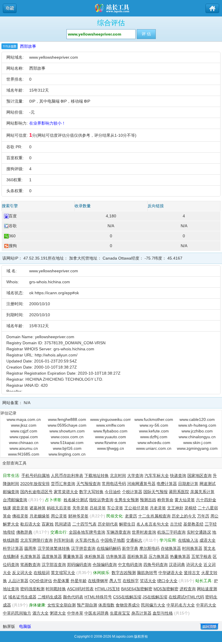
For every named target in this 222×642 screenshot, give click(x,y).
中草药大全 (206, 605)
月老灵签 (158, 508)
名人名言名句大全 (152, 524)
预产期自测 (87, 605)
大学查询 (135, 475)
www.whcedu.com (154, 442)
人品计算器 (18, 580)
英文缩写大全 (63, 572)
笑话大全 (148, 580)
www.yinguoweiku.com (110, 419)
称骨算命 (165, 499)
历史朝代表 (108, 524)
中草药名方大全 (180, 605)
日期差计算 (188, 483)
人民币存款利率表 (67, 475)
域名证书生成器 (22, 597)
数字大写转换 (91, 491)
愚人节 (115, 580)
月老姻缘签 (39, 516)
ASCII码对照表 (80, 589)
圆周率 (30, 548)
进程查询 (188, 589)
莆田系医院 (179, 491)
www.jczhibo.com (197, 431)
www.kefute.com (154, 431)
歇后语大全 (30, 524)
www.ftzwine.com (110, 442)
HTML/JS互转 (107, 589)
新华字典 (130, 548)
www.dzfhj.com (153, 436)
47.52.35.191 (35, 258)
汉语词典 (177, 564)
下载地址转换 (96, 475)
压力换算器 (159, 556)
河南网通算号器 (141, 483)
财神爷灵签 (78, 516)
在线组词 (42, 572)
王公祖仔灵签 (136, 508)
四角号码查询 (155, 564)
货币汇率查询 (63, 483)
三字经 (211, 524)
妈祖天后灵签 (59, 508)
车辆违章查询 (118, 532)
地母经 (9, 532)
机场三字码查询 (171, 532)
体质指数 (106, 605)
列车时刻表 (64, 540)
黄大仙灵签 (185, 499)
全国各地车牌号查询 (87, 532)
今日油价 (113, 491)
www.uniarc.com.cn (153, 448)
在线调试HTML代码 (186, 597)
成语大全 (207, 540)
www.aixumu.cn (24, 448)
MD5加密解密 (165, 589)
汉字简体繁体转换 (54, 548)
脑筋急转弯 (147, 572)
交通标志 (134, 540)
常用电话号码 (114, 483)
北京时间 (118, 475)
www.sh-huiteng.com (197, 425)
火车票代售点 (87, 540)
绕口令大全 (167, 580)
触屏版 (9, 626)
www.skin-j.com (197, 442)
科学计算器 (13, 548)
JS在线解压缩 (155, 597)
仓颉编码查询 (104, 564)
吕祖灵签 (98, 508)
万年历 (203, 516)
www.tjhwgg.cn (110, 448)
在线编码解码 (109, 548)
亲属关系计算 (202, 491)
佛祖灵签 (20, 516)
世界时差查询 (144, 532)
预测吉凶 (148, 499)
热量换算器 (180, 556)
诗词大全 (194, 564)
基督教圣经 (193, 524)
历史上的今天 (184, 516)
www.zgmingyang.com (197, 448)
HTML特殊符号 (98, 597)
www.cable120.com (197, 419)
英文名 (210, 548)
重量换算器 (73, 556)
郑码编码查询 (79, 564)
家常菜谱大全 (66, 491)
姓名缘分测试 (76, 499)
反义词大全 (22, 572)
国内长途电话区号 (36, 491)
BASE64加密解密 (136, 589)
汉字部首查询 (54, 564)
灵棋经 (190, 508)
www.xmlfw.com (110, 425)
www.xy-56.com (154, 425)
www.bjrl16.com (67, 448)
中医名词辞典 (96, 613)
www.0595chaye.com (67, 425)
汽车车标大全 (157, 475)
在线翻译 (11, 556)
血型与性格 (163, 613)
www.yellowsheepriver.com (53, 57)
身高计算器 (141, 613)
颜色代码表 (73, 597)
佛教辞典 (24, 532)
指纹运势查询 (101, 499)
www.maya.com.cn (24, 419)
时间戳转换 (56, 589)
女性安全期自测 (61, 605)
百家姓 (48, 524)
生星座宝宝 (120, 613)
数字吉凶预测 (124, 572)
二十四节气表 (84, 524)
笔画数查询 (30, 564)
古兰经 (176, 524)
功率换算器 (116, 556)
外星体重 (61, 580)
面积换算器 (137, 556)
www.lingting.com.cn (67, 454)
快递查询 (178, 475)
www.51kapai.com (67, 442)
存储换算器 (171, 548)
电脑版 (25, 626)
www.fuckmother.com (153, 419)
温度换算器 (52, 556)
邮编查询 (11, 491)
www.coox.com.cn (67, 436)
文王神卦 (175, 508)
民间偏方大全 (153, 605)
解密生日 (127, 524)
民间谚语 (63, 524)
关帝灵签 (80, 508)
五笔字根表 (201, 556)
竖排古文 (192, 572)
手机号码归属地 (35, 475)
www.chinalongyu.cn (197, 436)
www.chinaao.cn (23, 442)
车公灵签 (115, 508)
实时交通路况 (199, 532)
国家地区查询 (199, 475)
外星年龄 (79, 580)
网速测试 (207, 483)
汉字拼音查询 (83, 548)
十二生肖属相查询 (154, 516)
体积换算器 (94, 556)
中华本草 (75, 613)
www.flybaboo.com (110, 431)
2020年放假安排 (35, 483)
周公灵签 (59, 516)
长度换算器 (30, 556)
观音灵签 (20, 508)
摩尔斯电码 (149, 548)
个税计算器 (132, 491)
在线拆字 (131, 580)
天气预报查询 (88, 483)
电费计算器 (167, 483)
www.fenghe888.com (67, 419)
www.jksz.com (23, 425)
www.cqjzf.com (23, 431)
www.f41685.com (23, 454)
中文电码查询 (130, 564)
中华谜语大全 (170, 572)
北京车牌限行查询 (36, 540)
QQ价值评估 (40, 580)
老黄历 (131, 516)
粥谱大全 (58, 613)
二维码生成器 (50, 597)
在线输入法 (188, 540)
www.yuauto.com (110, 436)
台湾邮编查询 (15, 499)
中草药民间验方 (17, 613)
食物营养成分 (128, 605)
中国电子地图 (113, 540)
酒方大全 (40, 613)
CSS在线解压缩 (127, 597)
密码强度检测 (32, 589)
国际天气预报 (155, 491)
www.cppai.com (24, 436)
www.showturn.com (67, 431)
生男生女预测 (126, 499)
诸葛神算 (37, 508)
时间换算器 (192, 548)
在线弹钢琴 (98, 580)
